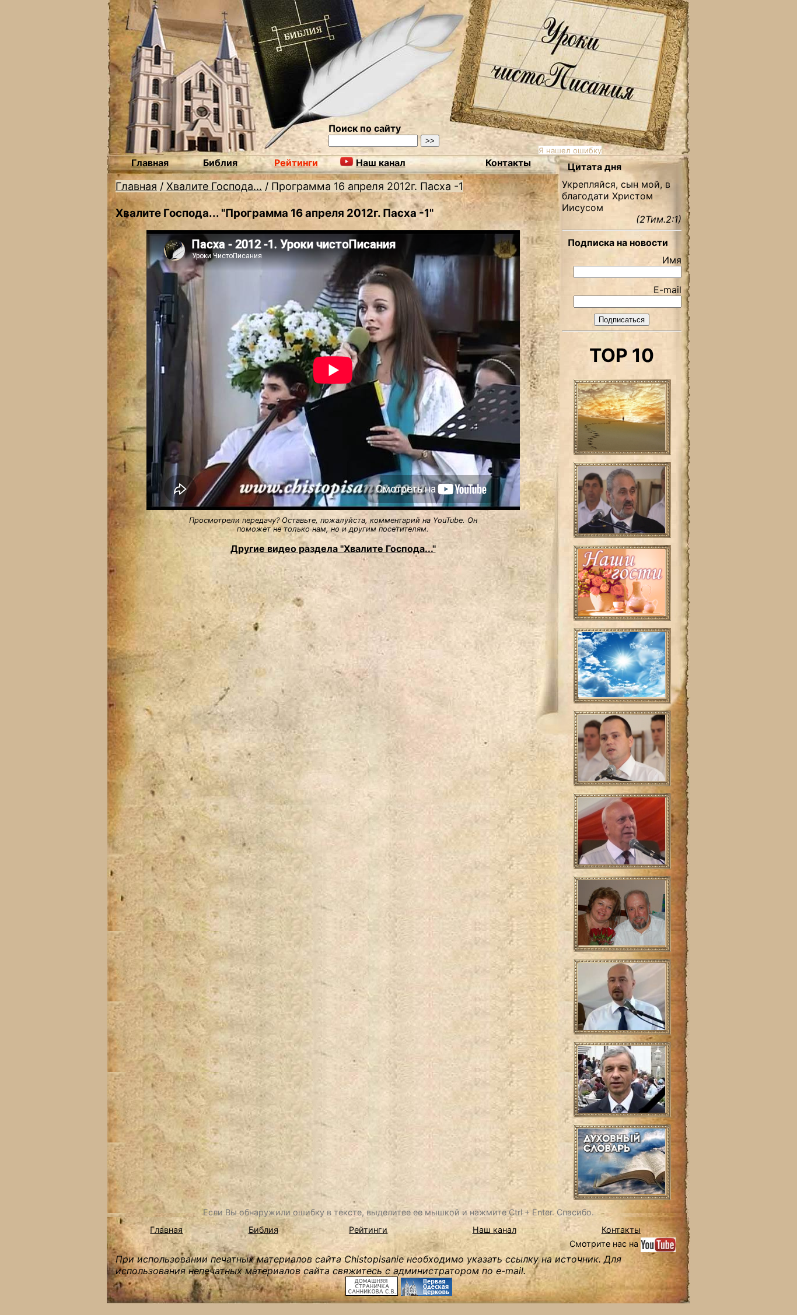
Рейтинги (296, 162)
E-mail (667, 290)
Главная (150, 162)
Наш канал (494, 1230)
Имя (671, 260)
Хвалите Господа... (214, 186)
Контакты (508, 162)
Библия (220, 162)
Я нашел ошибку (570, 150)
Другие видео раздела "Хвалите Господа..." (333, 548)
